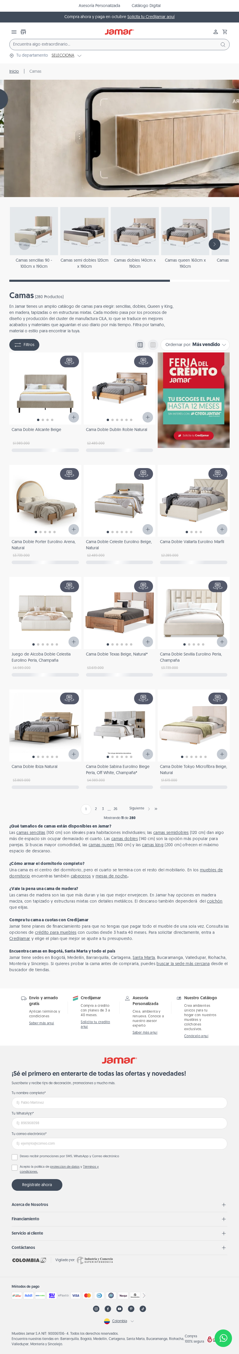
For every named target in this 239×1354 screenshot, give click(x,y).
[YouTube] (119, 1309)
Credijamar (19, 939)
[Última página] (156, 809)
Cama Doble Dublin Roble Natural (116, 430)
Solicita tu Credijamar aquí (151, 17)
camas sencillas (30, 833)
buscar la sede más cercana (183, 964)
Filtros (29, 345)
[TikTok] (142, 1309)
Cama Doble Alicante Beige (36, 430)
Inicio (14, 71)
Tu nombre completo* (29, 1093)
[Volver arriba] (223, 1319)
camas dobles (124, 839)
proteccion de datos (65, 1167)
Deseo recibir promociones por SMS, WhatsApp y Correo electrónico (69, 1156)
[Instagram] (96, 1309)
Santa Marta (144, 958)
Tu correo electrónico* (29, 1134)
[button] (225, 31)
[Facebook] (107, 1309)
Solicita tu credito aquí (95, 1025)
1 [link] (86, 809)
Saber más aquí (41, 1023)
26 (115, 809)
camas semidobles (171, 833)
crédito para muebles (55, 933)
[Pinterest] (131, 1309)
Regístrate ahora (37, 1185)
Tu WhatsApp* (23, 1113)
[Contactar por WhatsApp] (223, 1338)
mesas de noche (111, 876)
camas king (153, 845)
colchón (214, 901)
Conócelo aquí (196, 1036)
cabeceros (81, 876)
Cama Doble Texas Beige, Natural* (117, 654)
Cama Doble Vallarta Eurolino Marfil (192, 542)
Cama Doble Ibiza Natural (34, 767)
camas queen (101, 845)
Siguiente (136, 808)
